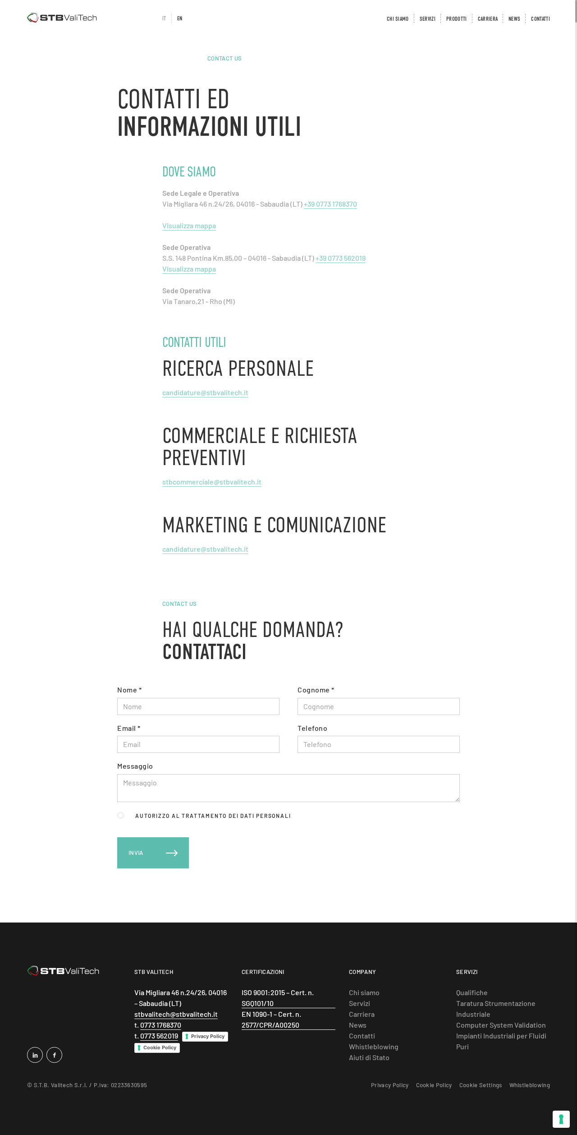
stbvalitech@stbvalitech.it (176, 1014)
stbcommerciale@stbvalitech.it (211, 481)
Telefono (312, 728)
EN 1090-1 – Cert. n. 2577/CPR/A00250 (271, 1019)
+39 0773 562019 (341, 258)
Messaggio (135, 766)
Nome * (129, 690)
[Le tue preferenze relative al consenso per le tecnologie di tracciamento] (561, 1119)
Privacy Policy (207, 1036)
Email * (129, 728)
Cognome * (316, 690)
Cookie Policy (159, 1047)
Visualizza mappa (189, 225)
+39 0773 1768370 (330, 203)
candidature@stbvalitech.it (205, 392)
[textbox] (198, 706)
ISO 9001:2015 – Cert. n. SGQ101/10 (278, 997)
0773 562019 (159, 1035)
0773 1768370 (160, 1024)
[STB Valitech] (63, 971)
